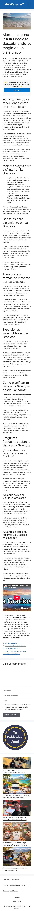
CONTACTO (17, 90)
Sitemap (17, 897)
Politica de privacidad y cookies (14, 885)
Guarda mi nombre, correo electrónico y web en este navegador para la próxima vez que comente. (18, 707)
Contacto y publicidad (10, 891)
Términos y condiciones (11, 879)
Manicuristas (17, 901)
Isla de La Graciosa (11, 643)
